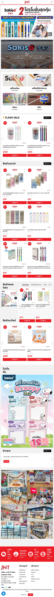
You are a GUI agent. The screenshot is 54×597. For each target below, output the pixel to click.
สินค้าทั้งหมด (22, 570)
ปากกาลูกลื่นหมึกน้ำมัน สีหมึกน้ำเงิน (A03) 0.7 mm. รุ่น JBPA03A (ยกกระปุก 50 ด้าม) (38, 146)
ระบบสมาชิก (22, 575)
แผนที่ (32, 577)
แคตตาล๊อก (22, 583)
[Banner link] (27, 21)
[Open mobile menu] (2, 2)
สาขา (32, 575)
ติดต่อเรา (33, 572)
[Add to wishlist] (24, 122)
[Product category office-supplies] (39, 83)
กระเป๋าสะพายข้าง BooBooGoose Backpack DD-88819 (39, 350)
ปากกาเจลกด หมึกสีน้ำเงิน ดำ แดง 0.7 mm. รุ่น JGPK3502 (26, 305)
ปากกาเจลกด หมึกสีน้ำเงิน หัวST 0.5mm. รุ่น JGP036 (43, 305)
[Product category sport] (39, 102)
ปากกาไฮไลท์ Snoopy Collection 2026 (36, 230)
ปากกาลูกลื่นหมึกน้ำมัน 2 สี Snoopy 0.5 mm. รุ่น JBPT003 (14, 230)
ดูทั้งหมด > (47, 118)
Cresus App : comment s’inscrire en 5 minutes (16, 457)
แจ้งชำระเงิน (22, 572)
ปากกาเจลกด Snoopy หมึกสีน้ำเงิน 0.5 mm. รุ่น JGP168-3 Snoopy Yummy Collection (13, 267)
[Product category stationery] (15, 83)
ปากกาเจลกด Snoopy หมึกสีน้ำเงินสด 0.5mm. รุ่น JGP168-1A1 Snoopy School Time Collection (38, 267)
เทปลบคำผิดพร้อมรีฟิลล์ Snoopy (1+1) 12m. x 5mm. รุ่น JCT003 (14, 193)
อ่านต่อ (6, 461)
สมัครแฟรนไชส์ (23, 581)
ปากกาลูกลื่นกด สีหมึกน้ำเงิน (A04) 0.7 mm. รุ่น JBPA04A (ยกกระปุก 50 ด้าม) (13, 146)
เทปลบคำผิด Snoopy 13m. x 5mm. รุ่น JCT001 (38, 193)
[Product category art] (15, 102)
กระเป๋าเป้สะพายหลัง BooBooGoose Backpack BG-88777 (14, 350)
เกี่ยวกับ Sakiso (35, 570)
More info (23, 594)
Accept (30, 594)
